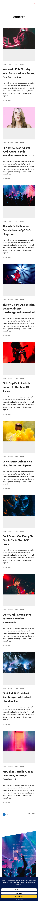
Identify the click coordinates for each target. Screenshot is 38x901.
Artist (4, 64)
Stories (22, 64)
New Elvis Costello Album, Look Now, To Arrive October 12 (18, 775)
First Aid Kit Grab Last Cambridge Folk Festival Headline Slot (17, 697)
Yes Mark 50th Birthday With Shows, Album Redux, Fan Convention (19, 73)
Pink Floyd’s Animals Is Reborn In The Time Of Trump (16, 387)
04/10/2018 (7, 100)
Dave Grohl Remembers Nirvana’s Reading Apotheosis (17, 618)
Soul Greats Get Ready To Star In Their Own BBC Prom (18, 540)
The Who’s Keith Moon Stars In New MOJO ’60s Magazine (17, 230)
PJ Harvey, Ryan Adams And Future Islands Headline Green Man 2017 (18, 152)
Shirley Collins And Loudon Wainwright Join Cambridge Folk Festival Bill (19, 309)
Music (16, 64)
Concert (10, 64)
